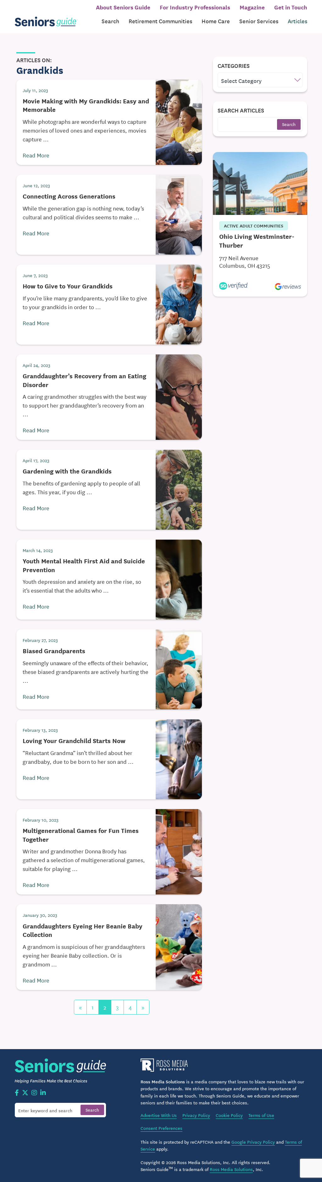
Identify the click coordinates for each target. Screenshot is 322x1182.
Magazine (252, 7)
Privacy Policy (196, 1115)
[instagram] (34, 1093)
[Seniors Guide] (46, 21)
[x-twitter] (25, 1093)
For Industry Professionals (195, 7)
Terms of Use (261, 1115)
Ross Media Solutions (231, 1169)
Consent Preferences (161, 1128)
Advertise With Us (159, 1115)
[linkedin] (43, 1093)
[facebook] (17, 1093)
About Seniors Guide (123, 7)
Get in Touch (290, 7)
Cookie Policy (229, 1115)
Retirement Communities (160, 21)
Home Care (216, 21)
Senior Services (258, 21)
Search (110, 21)
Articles (297, 21)
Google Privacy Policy (253, 1141)
